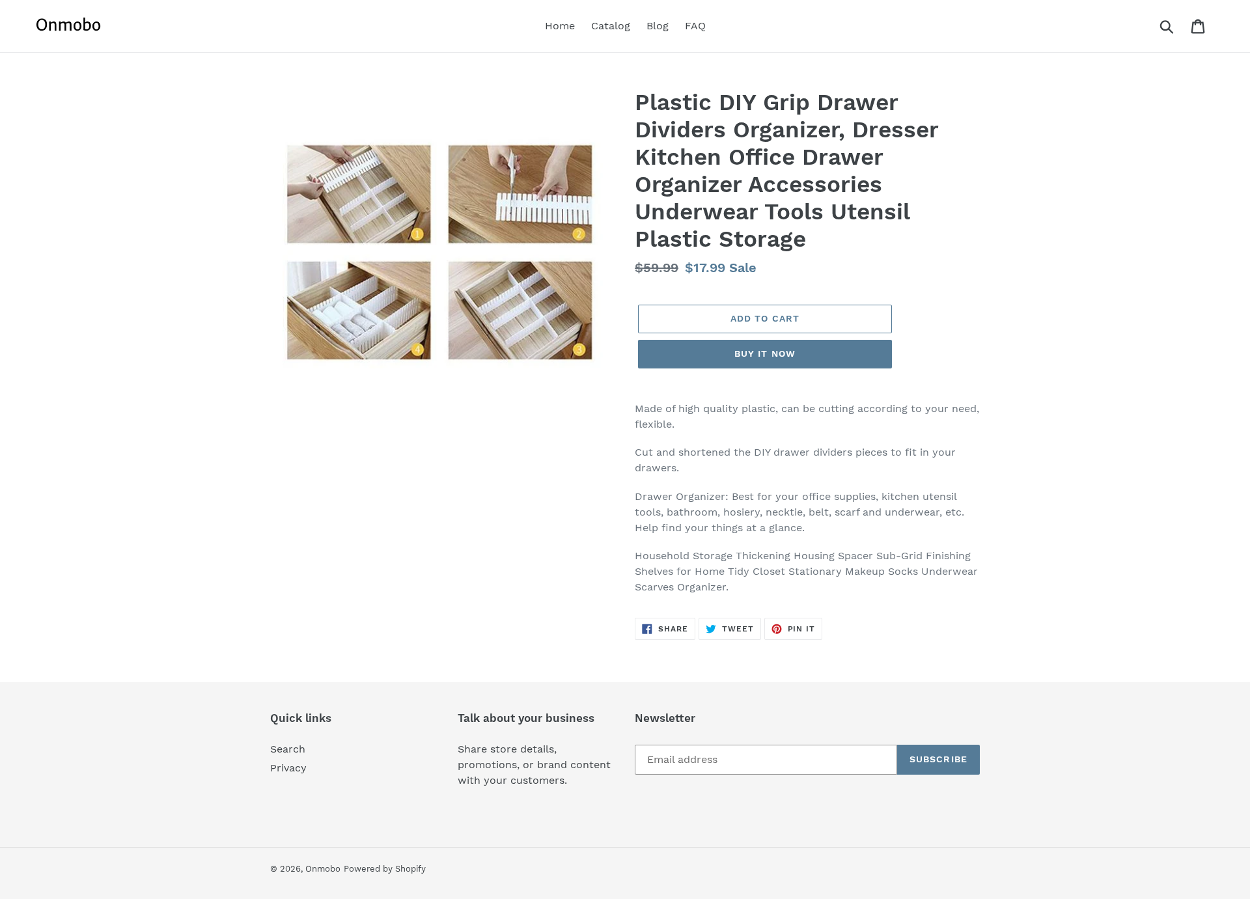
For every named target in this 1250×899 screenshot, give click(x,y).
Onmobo (322, 869)
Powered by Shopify (385, 869)
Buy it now (765, 353)
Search (287, 749)
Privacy (288, 768)
